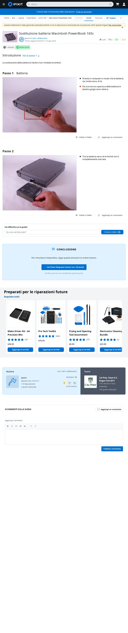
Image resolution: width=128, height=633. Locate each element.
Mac (13, 18)
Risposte (98, 18)
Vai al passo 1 (30, 55)
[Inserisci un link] (20, 426)
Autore (10, 371)
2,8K (104, 39)
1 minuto (10, 47)
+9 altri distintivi (71, 386)
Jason (27, 38)
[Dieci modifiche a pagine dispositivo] (75, 383)
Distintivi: (71, 377)
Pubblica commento (112, 449)
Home (6, 18)
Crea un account (84, 11)
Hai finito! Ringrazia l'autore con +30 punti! (65, 267)
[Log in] (124, 4)
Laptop (21, 18)
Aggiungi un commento (110, 148)
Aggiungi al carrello (20, 349)
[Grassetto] (8, 426)
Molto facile (24, 47)
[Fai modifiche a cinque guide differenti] (70, 383)
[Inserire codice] (16, 426)
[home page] (15, 4)
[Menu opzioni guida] (121, 18)
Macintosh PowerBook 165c (60, 18)
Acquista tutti (11, 296)
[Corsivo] (12, 426)
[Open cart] (117, 4)
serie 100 (42, 18)
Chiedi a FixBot (85, 137)
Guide (88, 18)
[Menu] (4, 4)
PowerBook (31, 18)
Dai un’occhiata (114, 25)
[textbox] (64, 436)
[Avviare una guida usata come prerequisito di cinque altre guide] (64, 383)
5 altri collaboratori (39, 38)
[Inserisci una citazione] (25, 426)
